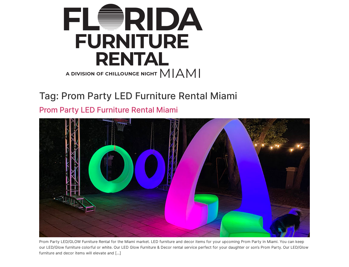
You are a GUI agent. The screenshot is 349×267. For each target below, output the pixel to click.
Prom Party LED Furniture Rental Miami (108, 109)
